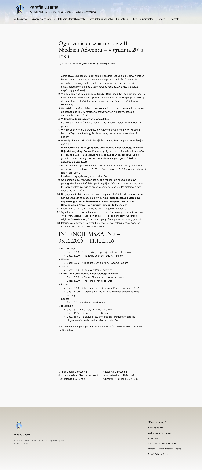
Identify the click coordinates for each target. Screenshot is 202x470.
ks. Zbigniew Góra (84, 63)
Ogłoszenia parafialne (105, 63)
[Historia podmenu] (166, 19)
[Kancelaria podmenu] (129, 19)
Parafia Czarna (43, 7)
